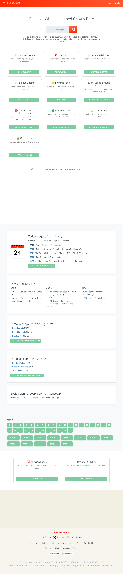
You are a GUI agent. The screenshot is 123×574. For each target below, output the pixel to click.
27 (48, 430)
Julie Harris (17, 371)
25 (37, 430)
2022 (32, 249)
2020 (32, 257)
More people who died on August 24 (27, 375)
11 (65, 425)
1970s (106, 438)
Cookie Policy (67, 553)
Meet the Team (86, 479)
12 (70, 425)
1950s (79, 438)
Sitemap (48, 548)
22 (21, 430)
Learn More (37, 479)
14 (81, 425)
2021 (32, 253)
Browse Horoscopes (24, 127)
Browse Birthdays (99, 72)
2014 (85, 292)
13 (76, 425)
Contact (66, 548)
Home (30, 543)
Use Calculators (24, 155)
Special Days (75, 543)
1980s (12, 444)
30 (65, 430)
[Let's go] (73, 29)
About (57, 548)
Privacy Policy (54, 553)
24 (32, 430)
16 (92, 425)
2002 (85, 298)
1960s (92, 438)
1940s (66, 438)
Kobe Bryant (17, 328)
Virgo (57, 398)
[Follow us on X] (55, 537)
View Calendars (61, 72)
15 (87, 425)
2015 (14, 298)
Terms (75, 548)
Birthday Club (89, 543)
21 (15, 430)
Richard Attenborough (21, 367)
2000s (39, 444)
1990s (26, 444)
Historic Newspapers (59, 543)
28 (54, 430)
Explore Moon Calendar (99, 127)
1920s (39, 438)
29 (59, 430)
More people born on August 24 (26, 341)
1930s (52, 438)
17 (98, 425)
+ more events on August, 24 (41, 266)
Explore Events (24, 72)
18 (104, 425)
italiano (119, 3)
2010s (52, 444)
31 (70, 430)
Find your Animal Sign (61, 127)
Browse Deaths (24, 100)
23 (26, 430)
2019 (32, 261)
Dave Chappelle (19, 332)
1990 (49, 292)
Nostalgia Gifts (42, 543)
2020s (66, 444)
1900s (12, 438)
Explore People (61, 100)
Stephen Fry (17, 336)
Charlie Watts (18, 363)
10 (59, 425)
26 (43, 430)
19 (109, 425)
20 (10, 430)
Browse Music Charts (98, 100)
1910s (26, 438)
